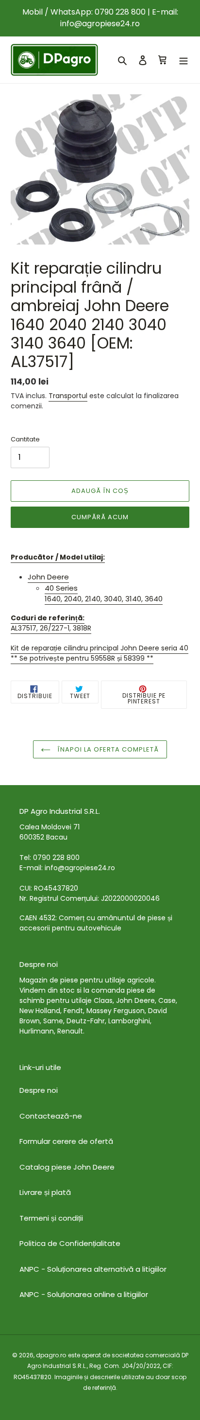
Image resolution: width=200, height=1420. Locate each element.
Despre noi (38, 1090)
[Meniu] (183, 60)
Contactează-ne (50, 1116)
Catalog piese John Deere (67, 1167)
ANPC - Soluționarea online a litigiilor (83, 1294)
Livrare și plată (45, 1192)
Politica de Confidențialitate (69, 1243)
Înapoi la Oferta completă (107, 749)
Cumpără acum (100, 517)
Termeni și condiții (51, 1218)
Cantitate (25, 439)
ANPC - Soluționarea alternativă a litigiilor (93, 1269)
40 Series (61, 588)
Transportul (68, 396)
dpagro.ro (51, 1355)
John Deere (48, 577)
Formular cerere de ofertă (66, 1141)
